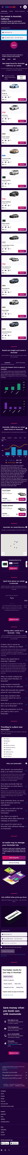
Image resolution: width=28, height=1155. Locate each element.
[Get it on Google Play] (5, 1143)
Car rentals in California (8, 1085)
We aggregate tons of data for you (12, 1075)
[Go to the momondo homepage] (10, 7)
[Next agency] (24, 553)
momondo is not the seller (9, 1072)
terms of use (20, 954)
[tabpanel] (14, 392)
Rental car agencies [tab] (9, 980)
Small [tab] (3, 437)
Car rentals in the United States (16, 1084)
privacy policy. (4, 955)
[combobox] (6, 28)
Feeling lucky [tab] (19, 987)
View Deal (22, 99)
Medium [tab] (9, 437)
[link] (22, 499)
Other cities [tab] (18, 983)
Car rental (5, 1084)
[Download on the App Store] (14, 1143)
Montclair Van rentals (8, 995)
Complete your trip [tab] (9, 987)
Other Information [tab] (20, 362)
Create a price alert (12, 1044)
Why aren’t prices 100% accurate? (12, 1078)
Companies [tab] (7, 362)
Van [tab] (25, 437)
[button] (2, 7)
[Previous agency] (3, 553)
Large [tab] (15, 437)
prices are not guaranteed (12, 1067)
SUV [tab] (20, 437)
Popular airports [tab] (8, 983)
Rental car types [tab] (8, 976)
